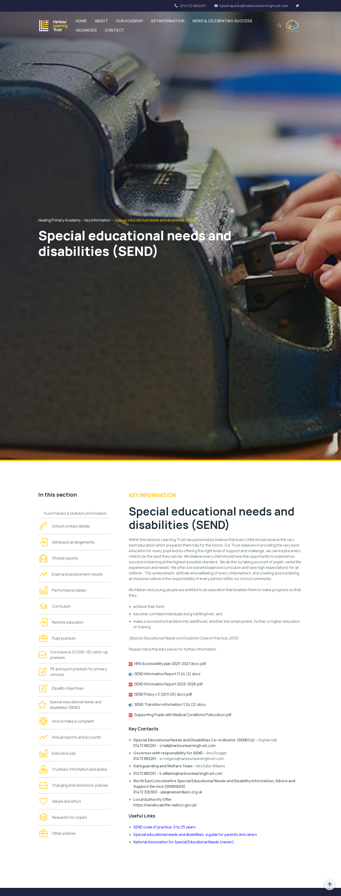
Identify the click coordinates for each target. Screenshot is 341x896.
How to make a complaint (73, 721)
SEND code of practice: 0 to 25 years (164, 827)
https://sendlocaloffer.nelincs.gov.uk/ (165, 805)
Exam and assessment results (77, 574)
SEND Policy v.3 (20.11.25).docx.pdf (163, 694)
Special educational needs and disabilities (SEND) (75, 704)
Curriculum (61, 606)
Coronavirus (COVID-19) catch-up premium (79, 654)
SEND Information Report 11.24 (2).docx (167, 673)
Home (81, 20)
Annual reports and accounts (76, 737)
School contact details (71, 526)
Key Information (168, 20)
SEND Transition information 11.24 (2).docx (170, 704)
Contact (114, 30)
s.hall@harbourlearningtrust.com (188, 745)
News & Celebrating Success (222, 20)
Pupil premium (64, 638)
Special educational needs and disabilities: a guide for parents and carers (195, 834)
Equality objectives (68, 688)
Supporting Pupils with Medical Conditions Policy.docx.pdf (183, 714)
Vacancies (86, 30)
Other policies (64, 833)
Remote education (68, 622)
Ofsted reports (65, 558)
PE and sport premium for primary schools (78, 671)
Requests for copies (69, 817)
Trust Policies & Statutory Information (74, 513)
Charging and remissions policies (80, 785)
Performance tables (69, 590)
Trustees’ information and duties (79, 769)
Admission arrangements (73, 542)
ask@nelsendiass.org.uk (181, 792)
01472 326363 (145, 792)
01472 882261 (144, 745)
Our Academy (129, 20)
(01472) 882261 (193, 5)
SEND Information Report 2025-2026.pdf (168, 684)
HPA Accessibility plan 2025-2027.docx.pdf (170, 663)
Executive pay (64, 753)
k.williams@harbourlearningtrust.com (191, 773)
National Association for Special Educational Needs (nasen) (183, 841)
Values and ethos (66, 801)
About (101, 20)
